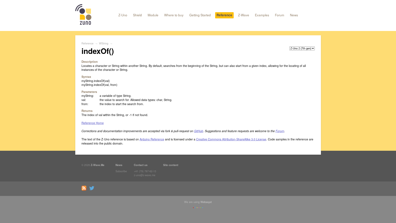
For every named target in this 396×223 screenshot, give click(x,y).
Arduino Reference (152, 139)
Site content (170, 165)
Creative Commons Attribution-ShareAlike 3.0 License (231, 139)
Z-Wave (243, 15)
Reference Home (92, 123)
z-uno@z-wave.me (144, 175)
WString (103, 43)
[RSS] (84, 189)
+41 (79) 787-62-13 (145, 171)
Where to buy (174, 15)
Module (153, 15)
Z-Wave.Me (97, 165)
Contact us (140, 165)
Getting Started (200, 15)
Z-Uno (122, 15)
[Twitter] (92, 189)
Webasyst (206, 202)
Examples (262, 15)
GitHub (198, 131)
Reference (224, 15)
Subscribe (121, 171)
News (294, 15)
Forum (279, 15)
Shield (137, 15)
